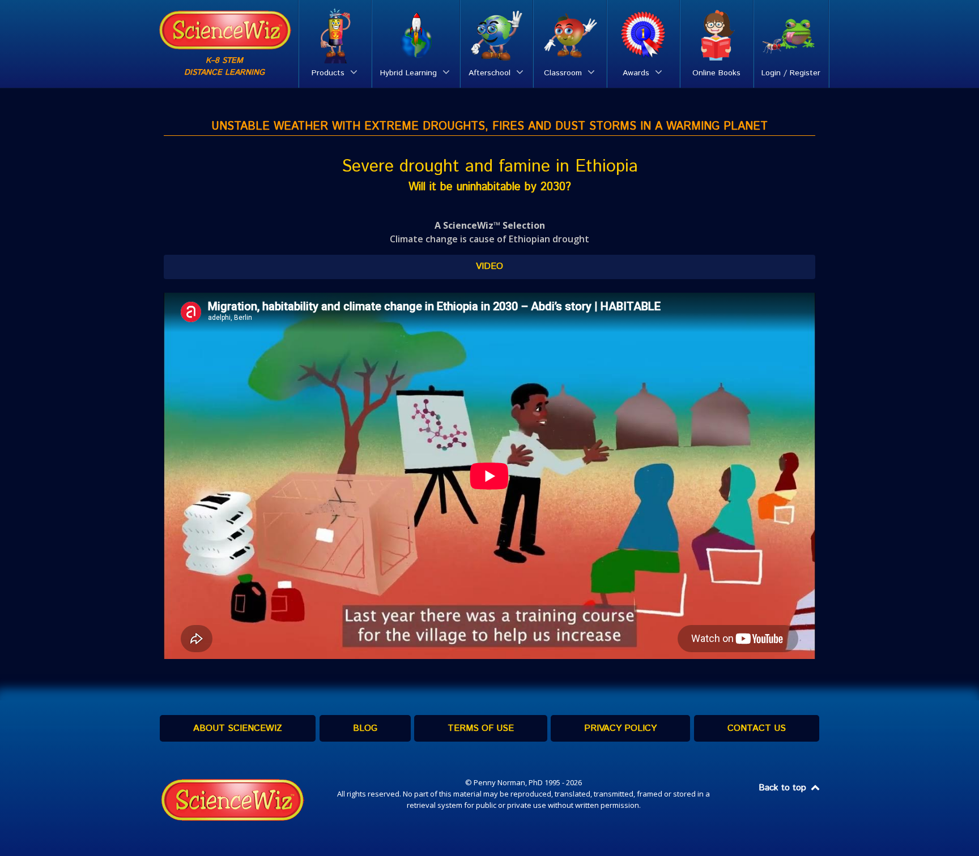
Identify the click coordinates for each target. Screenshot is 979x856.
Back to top (784, 787)
